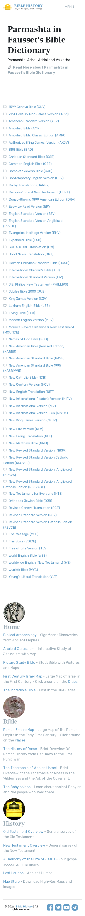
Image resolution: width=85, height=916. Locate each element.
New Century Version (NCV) (29, 385)
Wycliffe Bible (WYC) (23, 570)
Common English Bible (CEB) (30, 164)
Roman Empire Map (18, 730)
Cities (72, 681)
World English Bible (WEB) (28, 556)
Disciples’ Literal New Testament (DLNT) (39, 192)
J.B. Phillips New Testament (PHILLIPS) (38, 284)
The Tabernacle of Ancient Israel (30, 768)
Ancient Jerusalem (18, 649)
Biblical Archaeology (20, 635)
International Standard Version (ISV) (36, 277)
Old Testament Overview (23, 832)
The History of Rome (20, 749)
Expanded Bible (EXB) (25, 240)
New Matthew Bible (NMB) (28, 443)
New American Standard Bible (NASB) (37, 358)
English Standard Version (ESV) (32, 214)
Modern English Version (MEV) (31, 320)
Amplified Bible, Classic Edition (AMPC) (37, 135)
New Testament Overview (24, 845)
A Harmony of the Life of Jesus (29, 859)
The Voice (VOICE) (22, 541)
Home (11, 627)
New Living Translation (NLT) (30, 436)
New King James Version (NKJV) (33, 420)
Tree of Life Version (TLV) (28, 548)
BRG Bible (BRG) (21, 150)
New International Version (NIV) (32, 406)
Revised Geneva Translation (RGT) (34, 508)
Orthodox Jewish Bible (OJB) (30, 501)
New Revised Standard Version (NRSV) (37, 450)
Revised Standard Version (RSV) (33, 515)
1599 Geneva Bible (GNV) (27, 107)
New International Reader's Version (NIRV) (40, 399)
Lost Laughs (13, 873)
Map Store (11, 881)
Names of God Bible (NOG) (28, 339)
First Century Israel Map (22, 676)
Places (20, 740)
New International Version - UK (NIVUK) (38, 413)
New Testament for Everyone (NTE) (36, 494)
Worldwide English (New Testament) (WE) (40, 563)
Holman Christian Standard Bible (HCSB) (39, 263)
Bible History (24, 906)
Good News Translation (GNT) (31, 254)
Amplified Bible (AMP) (25, 128)
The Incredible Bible (19, 690)
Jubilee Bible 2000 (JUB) (27, 291)
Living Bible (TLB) (22, 313)
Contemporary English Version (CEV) (36, 178)
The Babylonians (17, 787)
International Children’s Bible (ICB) (34, 270)
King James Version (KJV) (28, 299)
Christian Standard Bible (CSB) (31, 157)
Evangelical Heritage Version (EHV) (35, 233)
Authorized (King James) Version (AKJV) (39, 143)
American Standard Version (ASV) (34, 121)
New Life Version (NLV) (26, 429)
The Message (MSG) (24, 534)
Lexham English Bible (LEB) (29, 306)
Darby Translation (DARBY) (29, 185)
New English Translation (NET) (31, 392)
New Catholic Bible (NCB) (27, 377)
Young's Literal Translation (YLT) (33, 577)
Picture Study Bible (19, 662)
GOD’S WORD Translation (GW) (31, 247)
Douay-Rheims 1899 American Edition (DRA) (42, 199)
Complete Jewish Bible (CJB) (30, 171)
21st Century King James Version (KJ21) (39, 114)
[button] (69, 7)
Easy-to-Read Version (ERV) (30, 206)
